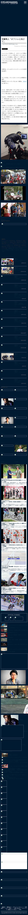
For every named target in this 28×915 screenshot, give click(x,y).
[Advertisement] (14, 21)
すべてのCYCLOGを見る (6, 751)
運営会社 (9, 907)
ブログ (24, 81)
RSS (20, 909)
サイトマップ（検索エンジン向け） (16, 909)
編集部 (3, 907)
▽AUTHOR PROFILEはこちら (10, 44)
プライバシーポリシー (18, 907)
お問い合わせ (17, 908)
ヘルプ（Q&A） (8, 908)
